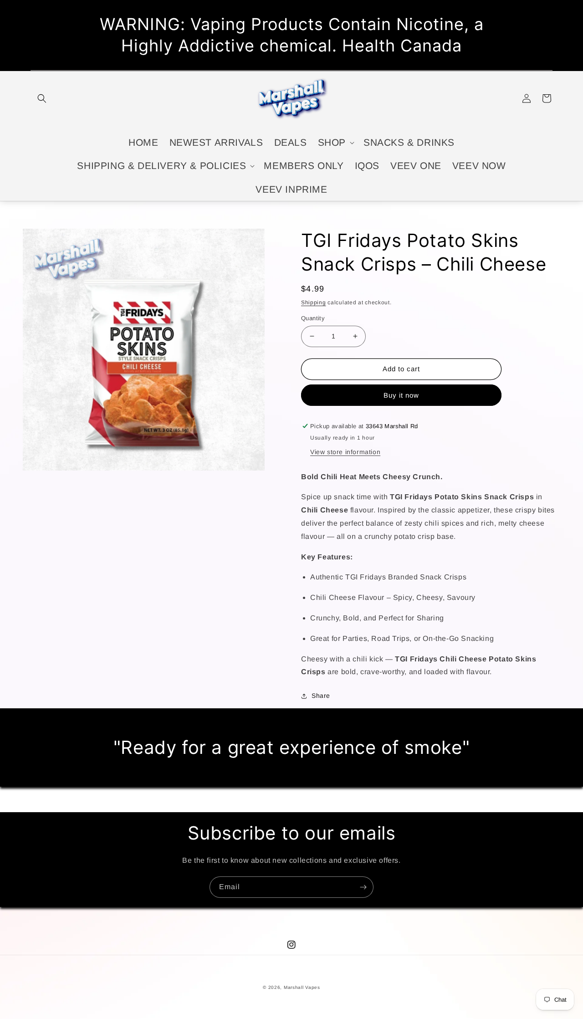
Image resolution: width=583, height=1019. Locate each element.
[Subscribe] (363, 887)
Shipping (313, 302)
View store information (345, 452)
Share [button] (321, 695)
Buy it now (401, 395)
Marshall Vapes (302, 987)
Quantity (313, 318)
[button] (42, 98)
